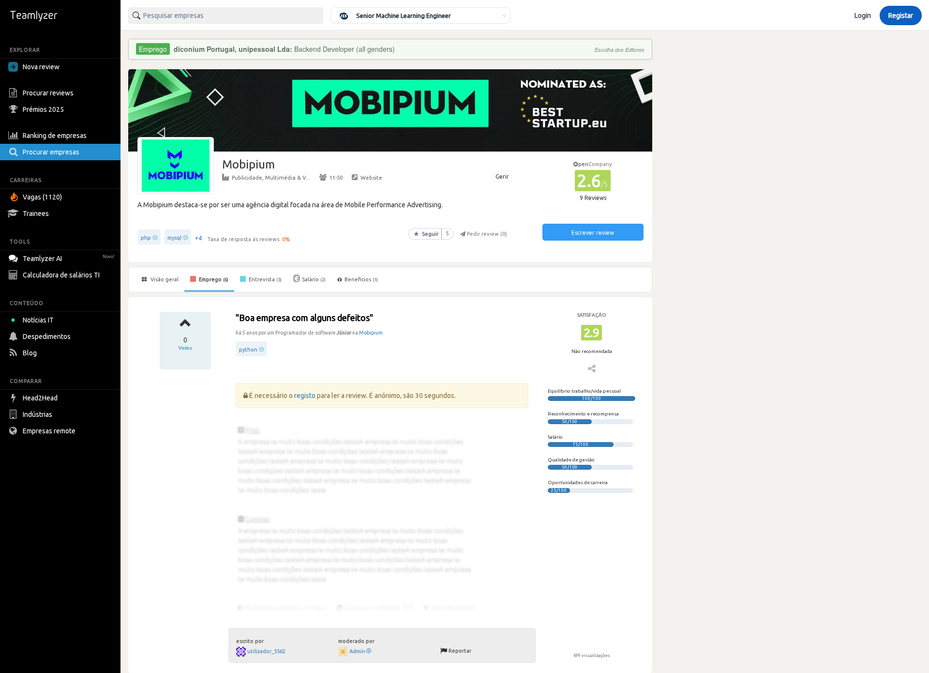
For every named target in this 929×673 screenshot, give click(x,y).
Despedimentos (47, 336)
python (248, 349)
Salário (314, 279)
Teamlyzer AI (69, 258)
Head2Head (40, 398)
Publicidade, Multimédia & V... (271, 177)
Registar (900, 15)
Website (371, 177)
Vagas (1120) (42, 197)
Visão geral (164, 279)
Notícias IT (38, 320)
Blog (30, 353)
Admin (357, 651)
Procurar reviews (48, 93)
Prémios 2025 (43, 109)
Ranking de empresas (55, 135)
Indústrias (37, 414)
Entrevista (264, 279)
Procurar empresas (51, 152)
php (146, 238)
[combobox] (225, 15)
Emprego (212, 279)
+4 (198, 238)
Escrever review (592, 232)
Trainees (36, 213)
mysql (174, 238)
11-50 (336, 177)
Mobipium (371, 333)
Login (862, 15)
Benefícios (361, 279)
